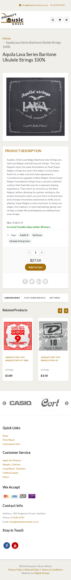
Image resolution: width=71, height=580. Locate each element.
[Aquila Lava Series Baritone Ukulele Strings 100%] (35, 106)
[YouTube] (15, 545)
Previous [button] (4, 403)
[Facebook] (6, 545)
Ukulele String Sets (19, 241)
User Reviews (12, 297)
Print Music (9, 439)
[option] (21, 403)
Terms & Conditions (52, 569)
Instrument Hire (11, 443)
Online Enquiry (10, 472)
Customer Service (34, 297)
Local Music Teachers (14, 468)
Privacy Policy (15, 569)
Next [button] (66, 403)
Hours (6, 476)
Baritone (37, 235)
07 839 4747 (59, 5)
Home (7, 38)
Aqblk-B (24, 235)
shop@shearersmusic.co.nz (35, 5)
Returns (55, 297)
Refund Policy (32, 569)
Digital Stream (42, 573)
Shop (5, 435)
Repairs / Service (12, 464)
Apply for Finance (12, 460)
